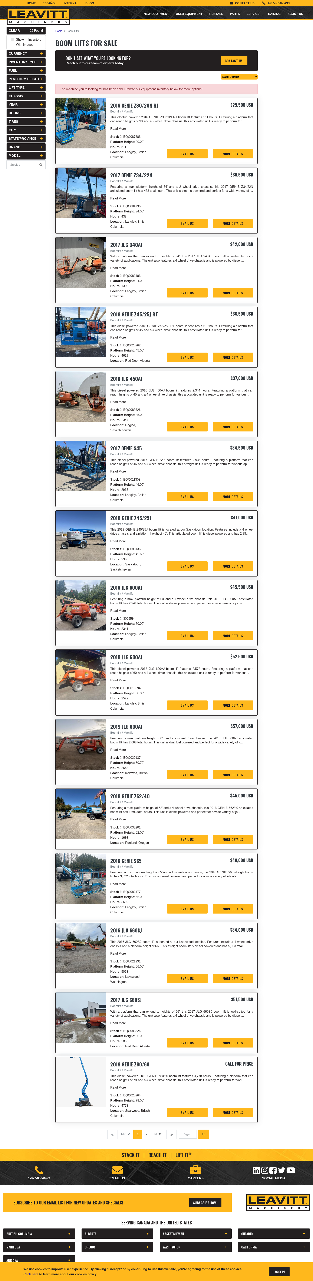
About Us (295, 14)
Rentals (216, 14)
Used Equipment (189, 14)
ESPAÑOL (50, 3)
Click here (30, 1274)
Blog (89, 3)
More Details (233, 153)
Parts (235, 14)
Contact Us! (245, 3)
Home (31, 3)
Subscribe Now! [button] (205, 1202)
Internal (71, 3)
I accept (279, 1271)
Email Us (187, 153)
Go (203, 1134)
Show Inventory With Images (28, 42)
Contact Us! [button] (234, 60)
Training (273, 14)
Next (158, 1134)
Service (253, 14)
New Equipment (156, 14)
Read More (118, 128)
